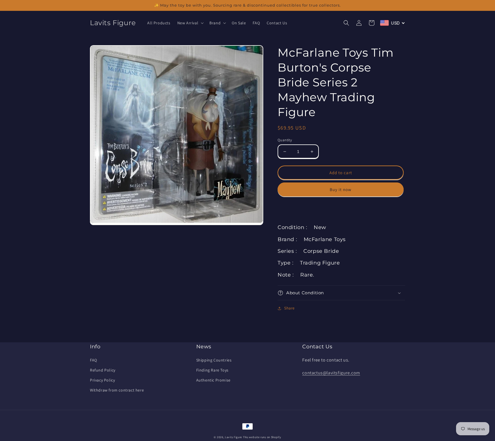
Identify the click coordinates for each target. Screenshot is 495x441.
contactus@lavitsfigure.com (331, 373)
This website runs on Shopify (262, 437)
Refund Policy (102, 370)
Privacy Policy (102, 380)
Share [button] (289, 308)
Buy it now (340, 189)
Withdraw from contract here (117, 390)
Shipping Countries (214, 360)
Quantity (285, 140)
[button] (190, 23)
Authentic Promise (213, 380)
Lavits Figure (233, 437)
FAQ (93, 360)
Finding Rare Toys (212, 370)
